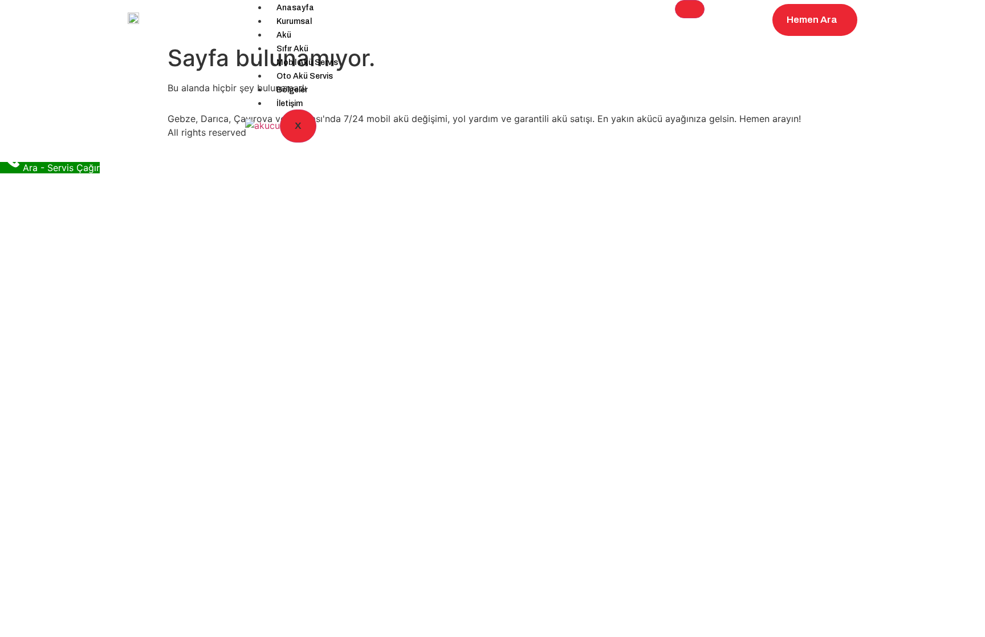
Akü (283, 35)
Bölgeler (292, 90)
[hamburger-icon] (690, 9)
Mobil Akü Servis (307, 62)
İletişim (289, 103)
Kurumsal (294, 21)
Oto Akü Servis (304, 76)
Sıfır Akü (292, 48)
